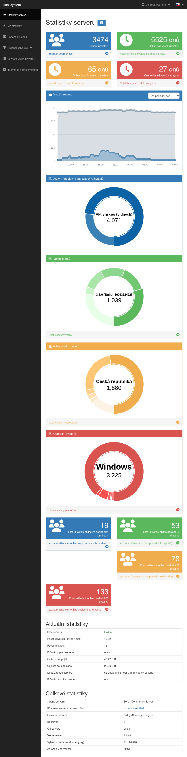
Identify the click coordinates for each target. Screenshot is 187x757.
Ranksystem (12, 4)
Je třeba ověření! (156, 4)
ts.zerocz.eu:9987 (134, 708)
